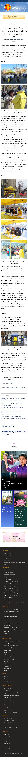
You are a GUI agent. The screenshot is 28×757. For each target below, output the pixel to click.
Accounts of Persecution (9, 614)
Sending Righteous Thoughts (11, 588)
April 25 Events (7, 650)
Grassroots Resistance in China (11, 695)
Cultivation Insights (8, 597)
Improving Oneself (8, 572)
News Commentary (8, 668)
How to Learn (7, 558)
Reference (5, 705)
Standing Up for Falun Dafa (10, 579)
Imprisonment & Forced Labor (11, 623)
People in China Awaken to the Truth (13, 693)
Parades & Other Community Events (15, 387)
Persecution (5, 606)
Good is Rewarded (8, 688)
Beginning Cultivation (9, 570)
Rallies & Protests (8, 643)
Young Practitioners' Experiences (12, 581)
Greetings (6, 661)
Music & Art (6, 679)
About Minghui (7, 736)
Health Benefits (7, 555)
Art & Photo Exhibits (9, 654)
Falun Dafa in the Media (9, 659)
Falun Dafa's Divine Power (10, 583)
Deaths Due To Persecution (10, 616)
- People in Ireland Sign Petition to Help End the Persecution (13, 419)
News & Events (8, 23)
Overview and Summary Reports (11, 609)
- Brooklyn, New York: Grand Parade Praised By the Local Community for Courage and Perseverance (13, 400)
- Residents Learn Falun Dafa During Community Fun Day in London (13, 404)
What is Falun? (7, 560)
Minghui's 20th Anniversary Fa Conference (14, 602)
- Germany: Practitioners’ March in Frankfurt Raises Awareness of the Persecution (12, 411)
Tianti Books (23, 1)
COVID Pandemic (8, 670)
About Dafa (5, 551)
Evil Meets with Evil (8, 690)
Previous (3, 422)
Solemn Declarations (9, 702)
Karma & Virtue (7, 685)
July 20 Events (7, 652)
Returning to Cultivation (9, 586)
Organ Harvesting (8, 620)
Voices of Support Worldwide (11, 645)
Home (2, 23)
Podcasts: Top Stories (9, 718)
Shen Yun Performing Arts (10, 657)
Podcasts (5, 715)
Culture (4, 674)
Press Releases (7, 666)
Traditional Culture (8, 676)
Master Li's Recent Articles (10, 712)
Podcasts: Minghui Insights (10, 727)
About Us (5, 731)
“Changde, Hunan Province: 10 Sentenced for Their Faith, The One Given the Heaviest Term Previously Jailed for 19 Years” (13, 432)
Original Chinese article (7, 383)
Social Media (7, 743)
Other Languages (7, 748)
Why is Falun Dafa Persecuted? (11, 611)
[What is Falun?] (7, 7)
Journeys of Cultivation (9, 574)
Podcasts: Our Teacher (9, 725)
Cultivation (5, 567)
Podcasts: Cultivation (9, 720)
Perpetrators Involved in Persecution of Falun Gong (13, 630)
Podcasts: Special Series (9, 722)
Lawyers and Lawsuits (9, 699)
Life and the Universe (9, 681)
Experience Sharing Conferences (11, 590)
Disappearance (7, 625)
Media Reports (7, 664)
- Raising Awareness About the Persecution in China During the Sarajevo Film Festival (12, 415)
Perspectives (7, 600)
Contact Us (6, 734)
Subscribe (6, 741)
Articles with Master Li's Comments (12, 595)
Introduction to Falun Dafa (10, 553)
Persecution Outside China (10, 627)
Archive (5, 739)
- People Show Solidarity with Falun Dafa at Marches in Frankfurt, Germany (12, 408)
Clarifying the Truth (8, 577)
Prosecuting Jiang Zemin (10, 697)
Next (2, 429)
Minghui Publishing (15, 1)
